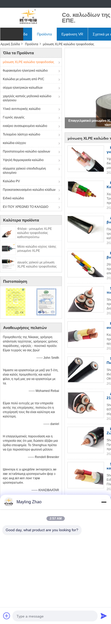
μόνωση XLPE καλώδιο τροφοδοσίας (28, 62)
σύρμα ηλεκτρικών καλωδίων (23, 87)
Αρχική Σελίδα (10, 44)
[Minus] (104, 502)
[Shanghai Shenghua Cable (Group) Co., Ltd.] (28, 17)
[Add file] (6, 615)
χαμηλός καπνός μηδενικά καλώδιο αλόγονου (27, 98)
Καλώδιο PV (11, 181)
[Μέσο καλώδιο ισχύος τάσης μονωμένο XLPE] (9, 248)
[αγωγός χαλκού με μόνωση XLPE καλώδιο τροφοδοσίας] (9, 264)
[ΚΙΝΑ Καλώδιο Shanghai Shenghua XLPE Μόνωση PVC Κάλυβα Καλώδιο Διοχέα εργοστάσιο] (85, 194)
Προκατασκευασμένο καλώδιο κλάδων (29, 190)
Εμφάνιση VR (72, 34)
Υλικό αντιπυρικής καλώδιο (22, 109)
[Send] (104, 615)
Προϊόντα (44, 34)
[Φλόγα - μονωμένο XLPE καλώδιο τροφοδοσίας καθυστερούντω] (9, 232)
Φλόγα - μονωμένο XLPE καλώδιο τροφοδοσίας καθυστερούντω (34, 233)
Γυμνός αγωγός (14, 117)
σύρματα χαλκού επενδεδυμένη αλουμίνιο (24, 170)
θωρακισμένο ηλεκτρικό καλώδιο (25, 70)
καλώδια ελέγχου (14, 143)
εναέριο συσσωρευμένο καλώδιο (25, 126)
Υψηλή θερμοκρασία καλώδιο (23, 160)
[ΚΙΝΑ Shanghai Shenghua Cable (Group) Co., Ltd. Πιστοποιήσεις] (15, 301)
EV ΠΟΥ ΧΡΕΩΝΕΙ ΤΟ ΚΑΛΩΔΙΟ (25, 207)
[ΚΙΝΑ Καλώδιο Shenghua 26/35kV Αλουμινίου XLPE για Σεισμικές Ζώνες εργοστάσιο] (85, 440)
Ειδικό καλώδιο (13, 198)
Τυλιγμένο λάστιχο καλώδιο (21, 134)
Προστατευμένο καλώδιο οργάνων (26, 151)
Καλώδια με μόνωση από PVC (23, 79)
